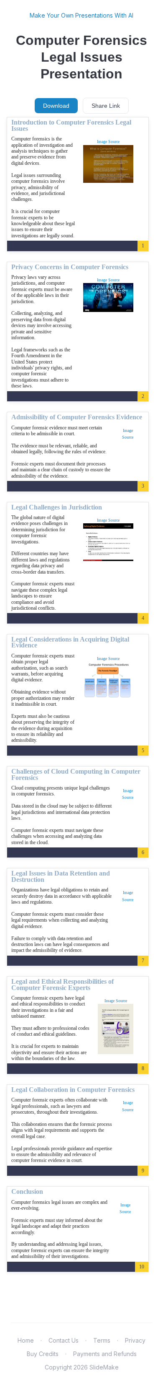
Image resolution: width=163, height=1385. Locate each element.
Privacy (135, 1340)
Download (56, 105)
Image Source (108, 141)
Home (26, 1340)
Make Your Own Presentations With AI (81, 15)
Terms (101, 1340)
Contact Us (63, 1340)
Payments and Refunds (105, 1353)
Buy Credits (43, 1353)
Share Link (106, 105)
